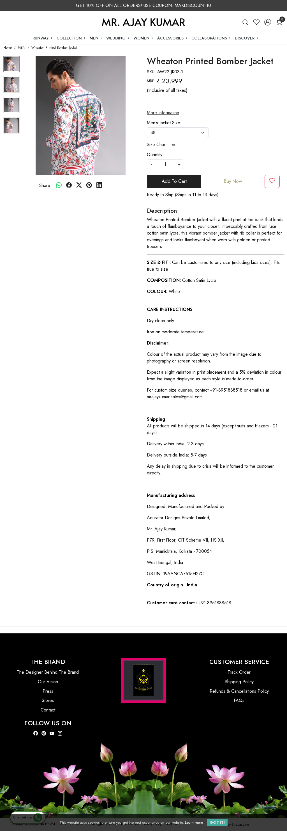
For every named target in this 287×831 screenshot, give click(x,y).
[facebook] (69, 185)
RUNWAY (41, 38)
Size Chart (157, 144)
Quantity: (155, 154)
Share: (45, 185)
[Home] (143, 21)
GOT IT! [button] (217, 822)
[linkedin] (99, 185)
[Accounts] (267, 22)
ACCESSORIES (170, 38)
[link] (245, 21)
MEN (94, 38)
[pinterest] (89, 185)
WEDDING (116, 38)
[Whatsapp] (59, 185)
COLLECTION (69, 38)
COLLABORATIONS (209, 38)
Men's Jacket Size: (164, 123)
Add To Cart (174, 181)
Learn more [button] (194, 822)
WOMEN (141, 38)
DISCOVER (244, 38)
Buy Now (233, 181)
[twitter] (79, 185)
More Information (163, 112)
